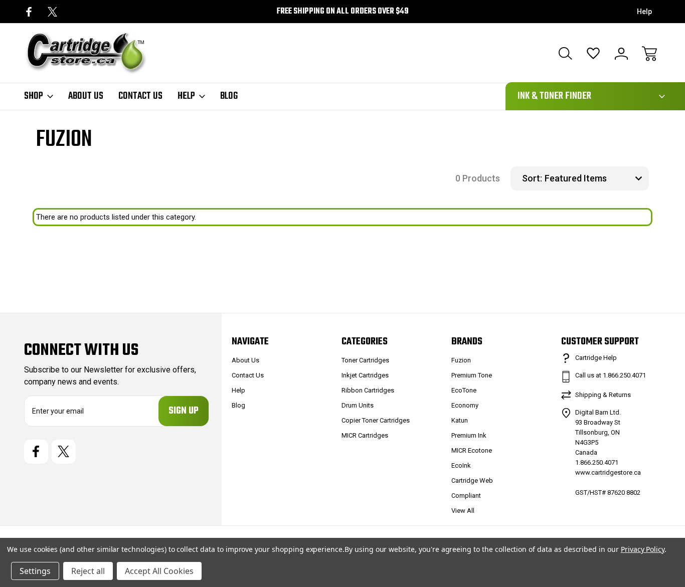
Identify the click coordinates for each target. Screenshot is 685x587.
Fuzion (461, 360)
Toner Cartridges (365, 360)
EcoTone (463, 390)
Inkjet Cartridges (365, 375)
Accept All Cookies (159, 570)
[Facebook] (29, 12)
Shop (33, 96)
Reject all (88, 570)
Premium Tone (471, 375)
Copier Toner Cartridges (375, 420)
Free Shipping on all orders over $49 (343, 11)
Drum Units (357, 405)
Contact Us (140, 96)
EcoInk (461, 465)
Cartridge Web (472, 480)
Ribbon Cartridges (367, 390)
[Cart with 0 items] (649, 53)
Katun (459, 420)
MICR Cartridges (364, 435)
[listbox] (595, 178)
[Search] (565, 53)
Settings (35, 570)
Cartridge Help (596, 357)
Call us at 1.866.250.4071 (610, 375)
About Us (85, 96)
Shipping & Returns (603, 395)
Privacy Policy (642, 549)
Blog (229, 96)
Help (644, 12)
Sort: (532, 178)
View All (462, 510)
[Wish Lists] (593, 53)
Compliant (466, 495)
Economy (464, 405)
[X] (52, 12)
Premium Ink (468, 435)
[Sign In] (621, 53)
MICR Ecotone (471, 450)
